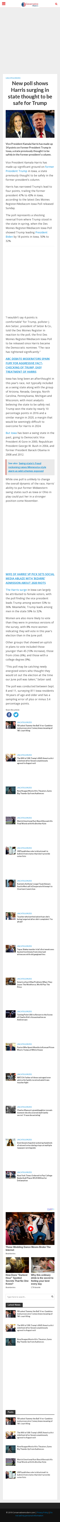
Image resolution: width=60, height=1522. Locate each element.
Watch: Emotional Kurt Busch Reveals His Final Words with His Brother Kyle (35, 822)
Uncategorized (13, 78)
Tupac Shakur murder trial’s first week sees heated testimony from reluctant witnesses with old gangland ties (35, 952)
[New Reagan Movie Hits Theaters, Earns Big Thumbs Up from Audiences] (11, 790)
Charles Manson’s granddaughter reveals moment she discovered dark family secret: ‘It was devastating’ (34, 1112)
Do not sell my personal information (34, 1514)
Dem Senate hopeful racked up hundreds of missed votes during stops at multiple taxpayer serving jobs (34, 1145)
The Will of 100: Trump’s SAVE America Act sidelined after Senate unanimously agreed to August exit (35, 760)
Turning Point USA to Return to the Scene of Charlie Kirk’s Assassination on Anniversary (35, 1017)
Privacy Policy (42, 1512)
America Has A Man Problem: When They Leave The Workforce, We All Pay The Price (34, 984)
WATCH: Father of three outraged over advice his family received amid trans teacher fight (34, 1080)
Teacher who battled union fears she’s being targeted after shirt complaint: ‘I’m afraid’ (35, 919)
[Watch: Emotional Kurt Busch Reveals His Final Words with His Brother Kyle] (11, 820)
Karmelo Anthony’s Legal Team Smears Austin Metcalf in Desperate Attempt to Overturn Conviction (34, 886)
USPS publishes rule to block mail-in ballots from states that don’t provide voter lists (33, 853)
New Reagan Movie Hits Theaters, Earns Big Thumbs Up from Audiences (34, 792)
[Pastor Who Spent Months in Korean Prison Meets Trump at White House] (11, 1046)
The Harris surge (17, 589)
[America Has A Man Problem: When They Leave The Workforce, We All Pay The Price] (11, 981)
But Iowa (11, 433)
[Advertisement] (30, 40)
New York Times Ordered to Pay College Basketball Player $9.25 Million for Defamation (34, 1178)
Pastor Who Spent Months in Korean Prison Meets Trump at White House (35, 1048)
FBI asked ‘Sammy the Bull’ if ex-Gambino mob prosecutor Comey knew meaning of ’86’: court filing (35, 728)
